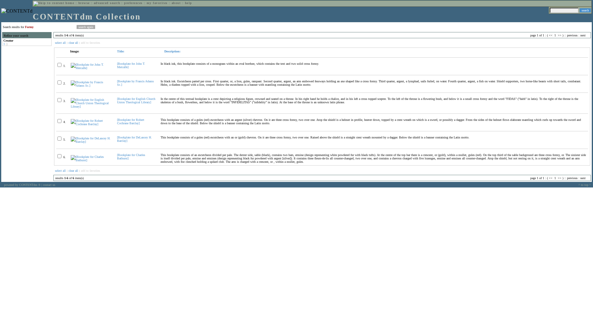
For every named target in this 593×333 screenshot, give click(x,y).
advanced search (107, 3)
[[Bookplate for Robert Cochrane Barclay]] (91, 124)
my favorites (157, 3)
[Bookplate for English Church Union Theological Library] (136, 100)
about (176, 3)
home (69, 3)
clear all (73, 42)
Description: (171, 51)
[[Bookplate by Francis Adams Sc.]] (91, 85)
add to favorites (90, 42)
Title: (120, 51)
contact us (49, 185)
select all (60, 42)
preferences (133, 3)
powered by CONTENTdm (22, 185)
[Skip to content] (48, 3)
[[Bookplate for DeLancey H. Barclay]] (91, 141)
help (188, 3)
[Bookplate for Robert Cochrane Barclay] (130, 121)
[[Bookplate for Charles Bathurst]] (91, 160)
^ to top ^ (584, 185)
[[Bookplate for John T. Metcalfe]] (91, 68)
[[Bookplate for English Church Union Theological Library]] (91, 106)
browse (84, 3)
